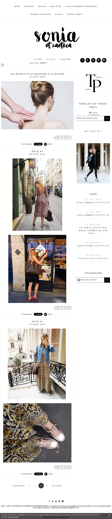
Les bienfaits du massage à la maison (37, 74)
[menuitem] (17, 9)
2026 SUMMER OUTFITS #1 (93, 215)
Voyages (29, 6)
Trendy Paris (74, 14)
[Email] (104, 60)
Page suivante (57, 486)
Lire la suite (63, 137)
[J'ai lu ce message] (109, 515)
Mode (17, 6)
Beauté (42, 6)
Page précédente (19, 486)
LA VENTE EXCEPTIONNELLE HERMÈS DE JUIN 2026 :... (93, 230)
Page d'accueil (50, 59)
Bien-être (56, 6)
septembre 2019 (65, 59)
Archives (84, 14)
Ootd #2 (37, 151)
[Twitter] (88, 60)
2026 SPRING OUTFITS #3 (93, 246)
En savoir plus (13, 517)
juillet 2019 (38, 59)
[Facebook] (82, 60)
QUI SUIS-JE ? (93, 131)
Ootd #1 (37, 321)
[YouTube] (93, 60)
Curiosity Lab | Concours (93, 258)
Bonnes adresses (41, 14)
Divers (59, 14)
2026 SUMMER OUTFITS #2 (93, 202)
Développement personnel (81, 6)
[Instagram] (99, 60)
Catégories (86, 14)
